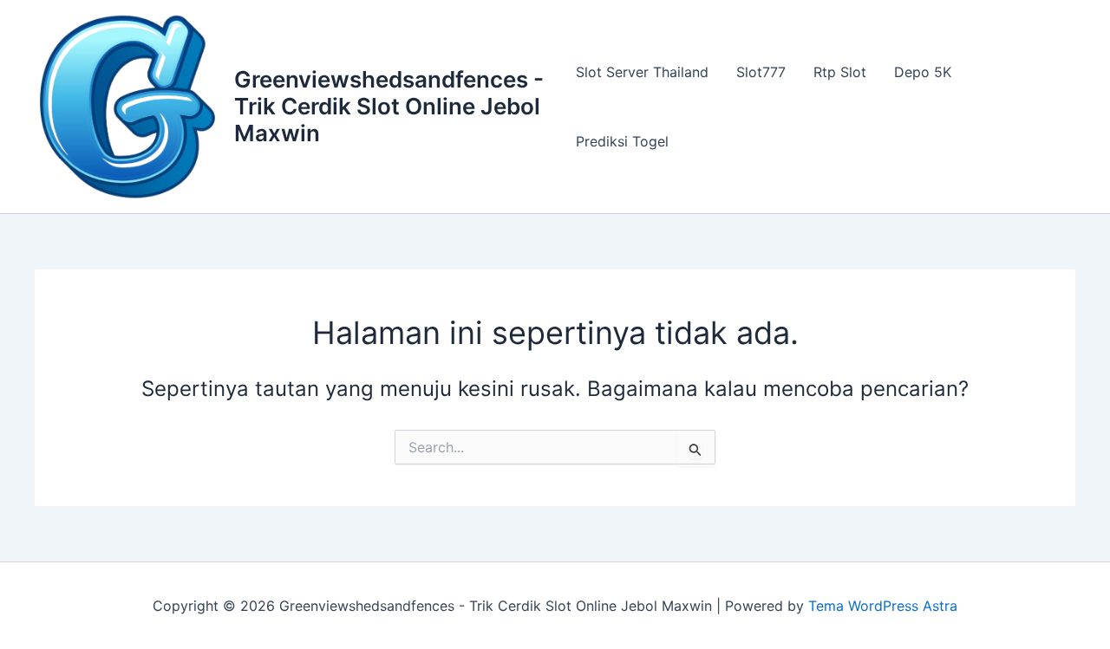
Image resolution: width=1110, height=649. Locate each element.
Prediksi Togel (622, 141)
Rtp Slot (839, 72)
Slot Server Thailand (642, 72)
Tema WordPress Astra (882, 605)
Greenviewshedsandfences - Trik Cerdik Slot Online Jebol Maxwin (389, 106)
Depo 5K (922, 72)
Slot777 (761, 72)
